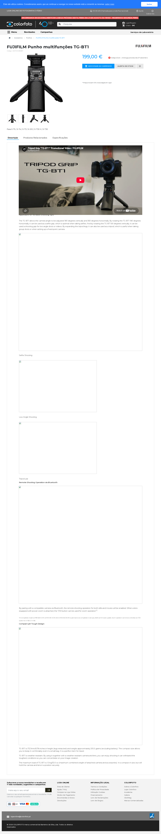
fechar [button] (149, 4)
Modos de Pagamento (66, 795)
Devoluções (61, 800)
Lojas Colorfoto (130, 789)
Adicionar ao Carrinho (100, 66)
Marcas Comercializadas (133, 800)
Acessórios (18, 38)
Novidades (29, 32)
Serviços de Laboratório (141, 32)
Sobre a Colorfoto (131, 787)
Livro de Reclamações (99, 798)
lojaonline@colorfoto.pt (21, 817)
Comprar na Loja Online (66, 792)
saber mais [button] (109, 4)
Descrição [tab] (13, 138)
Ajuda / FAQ (62, 789)
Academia (128, 792)
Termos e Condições (99, 787)
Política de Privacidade (100, 789)
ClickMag (127, 798)
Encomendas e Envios (66, 798)
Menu (14, 32)
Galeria (127, 795)
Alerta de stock (125, 66)
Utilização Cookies (98, 792)
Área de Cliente (63, 787)
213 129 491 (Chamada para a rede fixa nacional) (110, 11)
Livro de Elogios (97, 800)
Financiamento (96, 795)
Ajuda (141, 11)
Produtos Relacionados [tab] (35, 138)
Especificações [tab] (60, 138)
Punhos (29, 38)
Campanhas (46, 32)
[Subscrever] (48, 790)
